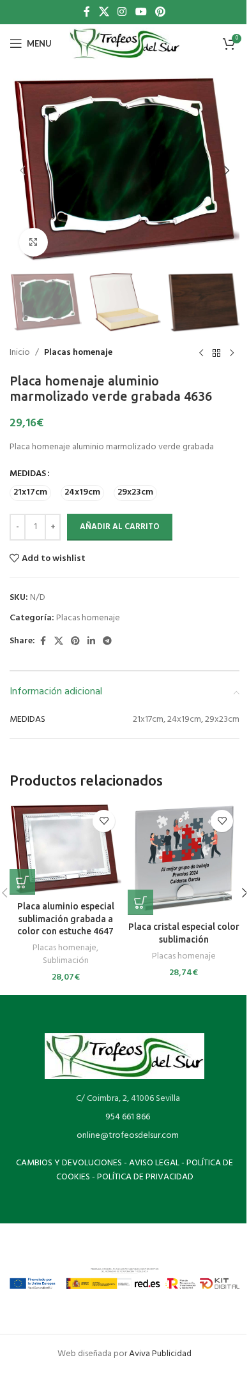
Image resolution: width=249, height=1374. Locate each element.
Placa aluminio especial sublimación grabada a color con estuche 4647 (65, 918)
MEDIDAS (28, 474)
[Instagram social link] (122, 12)
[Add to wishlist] (104, 821)
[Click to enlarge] (33, 242)
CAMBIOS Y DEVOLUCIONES (69, 1163)
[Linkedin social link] (91, 641)
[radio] (30, 493)
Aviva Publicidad (160, 1354)
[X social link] (103, 12)
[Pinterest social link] (160, 12)
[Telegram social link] (107, 641)
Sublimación (66, 960)
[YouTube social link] (141, 12)
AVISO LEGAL (154, 1163)
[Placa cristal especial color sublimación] (183, 859)
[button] (22, 170)
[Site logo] (124, 43)
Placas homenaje (78, 353)
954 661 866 (127, 1117)
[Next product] (231, 353)
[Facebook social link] (86, 12)
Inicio (20, 353)
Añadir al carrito (120, 527)
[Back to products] (216, 353)
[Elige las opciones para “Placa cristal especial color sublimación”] (140, 902)
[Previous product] (201, 353)
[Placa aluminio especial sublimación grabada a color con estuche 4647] (65, 849)
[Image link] (124, 1056)
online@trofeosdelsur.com (128, 1135)
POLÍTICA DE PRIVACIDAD (145, 1177)
